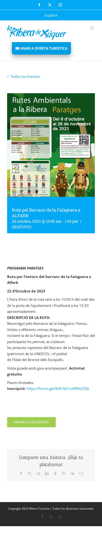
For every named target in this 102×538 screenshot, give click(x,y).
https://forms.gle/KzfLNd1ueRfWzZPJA (58, 388)
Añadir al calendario (31, 422)
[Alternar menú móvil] (92, 27)
